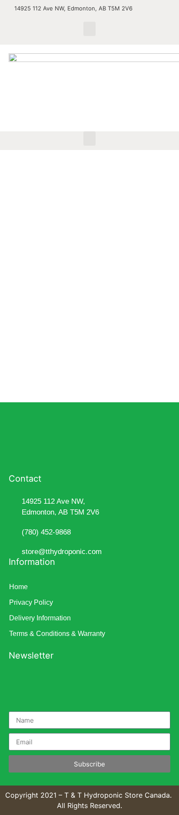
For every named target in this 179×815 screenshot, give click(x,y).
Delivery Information (40, 618)
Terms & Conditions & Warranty (57, 633)
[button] (89, 29)
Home (18, 586)
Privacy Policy (31, 602)
